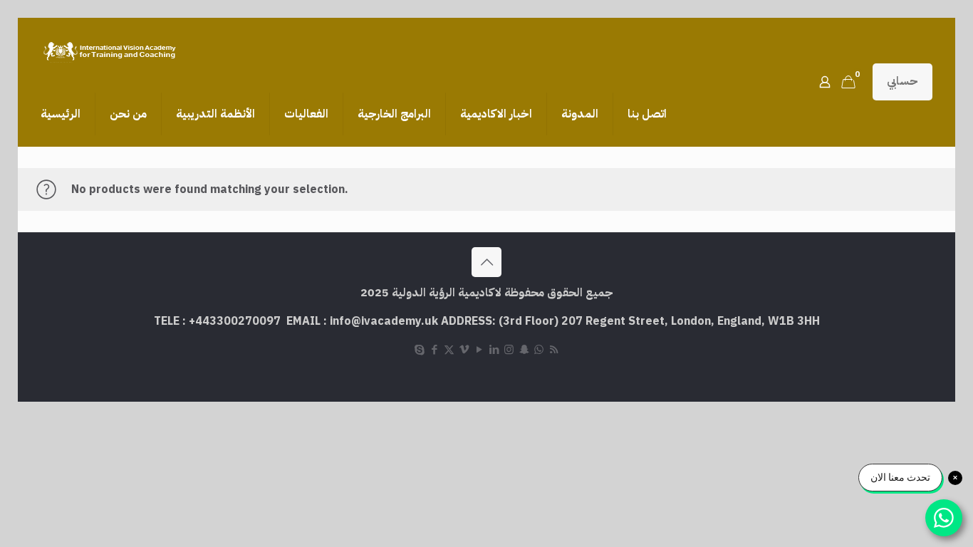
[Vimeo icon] (464, 350)
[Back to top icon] (486, 262)
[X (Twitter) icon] (449, 350)
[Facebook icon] (434, 350)
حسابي (902, 81)
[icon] (539, 350)
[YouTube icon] (479, 350)
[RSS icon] (553, 350)
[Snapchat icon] (524, 350)
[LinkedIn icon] (494, 350)
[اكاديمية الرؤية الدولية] (111, 50)
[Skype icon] (419, 350)
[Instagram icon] (509, 350)
